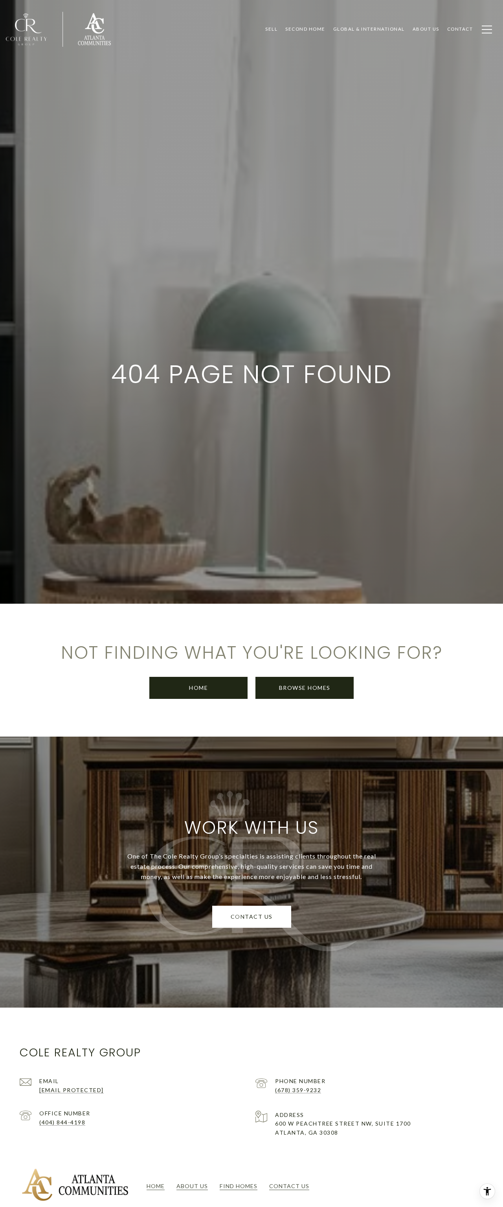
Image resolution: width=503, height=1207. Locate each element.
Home (198, 687)
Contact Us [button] (252, 916)
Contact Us (289, 1186)
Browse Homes (304, 687)
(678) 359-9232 (298, 1090)
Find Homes (238, 1186)
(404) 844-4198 (62, 1122)
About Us (192, 1186)
